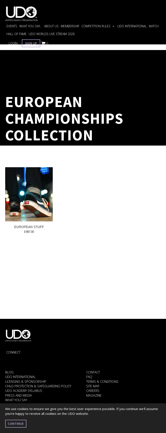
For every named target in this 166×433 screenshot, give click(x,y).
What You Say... (30, 26)
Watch (154, 26)
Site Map (92, 386)
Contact (93, 372)
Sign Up (31, 43)
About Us (51, 26)
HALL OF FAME (16, 34)
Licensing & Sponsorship (25, 381)
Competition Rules (96, 26)
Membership (70, 26)
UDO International (132, 26)
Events (11, 26)
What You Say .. (17, 400)
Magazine (94, 395)
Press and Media (18, 395)
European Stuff (29, 227)
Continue (16, 424)
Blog (9, 372)
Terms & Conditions (102, 381)
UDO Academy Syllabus (23, 390)
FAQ (89, 377)
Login (13, 43)
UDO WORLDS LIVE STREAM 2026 (52, 34)
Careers (92, 390)
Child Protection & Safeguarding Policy (38, 386)
